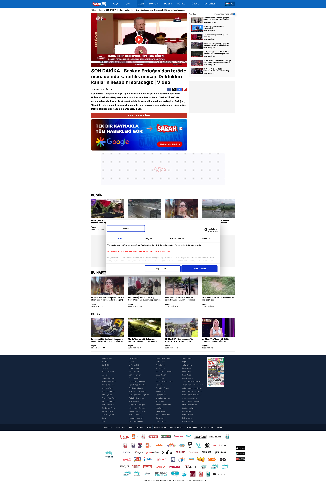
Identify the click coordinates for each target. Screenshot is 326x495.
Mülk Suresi (186, 372)
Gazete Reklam (160, 427)
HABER (140, 4)
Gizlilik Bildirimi (192, 427)
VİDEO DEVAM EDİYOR (139, 115)
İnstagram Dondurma (164, 372)
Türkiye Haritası (135, 415)
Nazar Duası (160, 385)
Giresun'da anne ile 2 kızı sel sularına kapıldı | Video (218, 298)
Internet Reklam (176, 427)
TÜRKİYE (194, 4)
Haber (100, 10)
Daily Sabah (120, 427)
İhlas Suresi (186, 368)
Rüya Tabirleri (134, 368)
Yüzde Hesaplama (163, 358)
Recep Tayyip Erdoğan (127, 93)
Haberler (105, 368)
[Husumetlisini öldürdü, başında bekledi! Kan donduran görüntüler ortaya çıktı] (181, 286)
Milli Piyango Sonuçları (137, 408)
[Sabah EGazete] (215, 390)
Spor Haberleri (134, 378)
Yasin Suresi (160, 365)
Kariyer (219, 427)
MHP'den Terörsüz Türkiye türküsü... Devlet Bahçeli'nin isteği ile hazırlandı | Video (216, 70)
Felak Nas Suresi (162, 388)
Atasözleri (159, 408)
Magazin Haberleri (136, 418)
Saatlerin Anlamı (188, 408)
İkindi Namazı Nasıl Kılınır (191, 395)
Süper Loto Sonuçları (137, 405)
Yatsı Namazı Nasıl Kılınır (191, 381)
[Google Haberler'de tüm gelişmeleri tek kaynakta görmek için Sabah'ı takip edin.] (139, 136)
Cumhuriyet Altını (108, 408)
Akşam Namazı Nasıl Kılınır (192, 385)
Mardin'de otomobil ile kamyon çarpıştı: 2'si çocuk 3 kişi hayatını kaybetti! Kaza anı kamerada (142, 340)
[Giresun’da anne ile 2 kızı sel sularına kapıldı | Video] (218, 286)
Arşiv (149, 427)
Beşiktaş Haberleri (136, 388)
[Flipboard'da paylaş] (184, 89)
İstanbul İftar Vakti (109, 381)
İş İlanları (105, 362)
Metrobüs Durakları (163, 398)
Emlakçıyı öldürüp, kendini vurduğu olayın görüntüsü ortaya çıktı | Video (107, 340)
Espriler (185, 362)
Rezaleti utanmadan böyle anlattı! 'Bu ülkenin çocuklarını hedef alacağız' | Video (107, 298)
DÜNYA (181, 4)
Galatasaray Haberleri (137, 381)
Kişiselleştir (161, 268)
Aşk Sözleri (160, 401)
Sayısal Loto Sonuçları (137, 411)
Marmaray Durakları (189, 405)
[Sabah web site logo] (227, 4)
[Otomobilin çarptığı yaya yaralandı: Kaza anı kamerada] (144, 208)
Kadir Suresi (186, 375)
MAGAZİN (154, 4)
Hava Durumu (134, 372)
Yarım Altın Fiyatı (108, 401)
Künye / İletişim (207, 427)
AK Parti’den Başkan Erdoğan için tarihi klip (215, 35)
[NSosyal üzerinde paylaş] (179, 89)
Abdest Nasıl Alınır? (163, 405)
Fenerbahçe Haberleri (137, 385)
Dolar (104, 418)
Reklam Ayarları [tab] (177, 238)
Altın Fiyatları (107, 395)
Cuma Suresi (160, 362)
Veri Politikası (107, 358)
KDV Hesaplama (135, 401)
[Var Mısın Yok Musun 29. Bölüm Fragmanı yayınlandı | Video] (218, 327)
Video (93, 10)
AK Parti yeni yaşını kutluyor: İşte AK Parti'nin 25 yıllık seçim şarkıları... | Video (217, 61)
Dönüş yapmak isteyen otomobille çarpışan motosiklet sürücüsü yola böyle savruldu (216, 44)
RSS (130, 427)
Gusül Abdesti (187, 378)
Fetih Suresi (160, 391)
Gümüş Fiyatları (108, 415)
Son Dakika (106, 365)
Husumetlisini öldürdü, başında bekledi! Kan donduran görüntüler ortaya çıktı (180, 298)
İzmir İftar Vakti (107, 388)
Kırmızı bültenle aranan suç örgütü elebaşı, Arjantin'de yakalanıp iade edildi (216, 19)
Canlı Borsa (133, 358)
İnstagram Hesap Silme (165, 381)
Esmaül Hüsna (187, 415)
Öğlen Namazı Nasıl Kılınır (192, 391)
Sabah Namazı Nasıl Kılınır (192, 388)
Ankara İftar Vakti (108, 385)
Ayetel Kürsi (160, 368)
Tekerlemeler (187, 365)
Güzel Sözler (161, 375)
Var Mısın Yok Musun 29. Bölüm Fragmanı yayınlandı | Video (216, 340)
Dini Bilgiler (186, 411)
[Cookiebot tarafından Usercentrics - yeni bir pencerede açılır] (206, 230)
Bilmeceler (160, 378)
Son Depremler (134, 375)
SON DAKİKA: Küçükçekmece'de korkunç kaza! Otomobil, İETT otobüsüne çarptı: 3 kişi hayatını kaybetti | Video (179, 340)
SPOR (128, 4)
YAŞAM (116, 4)
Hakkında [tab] (206, 238)
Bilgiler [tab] (148, 238)
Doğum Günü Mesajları (191, 401)
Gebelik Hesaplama (136, 398)
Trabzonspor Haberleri (137, 391)
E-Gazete (139, 427)
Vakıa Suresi (187, 358)
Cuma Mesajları (188, 421)
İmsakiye (105, 375)
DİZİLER (168, 4)
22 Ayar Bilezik (107, 411)
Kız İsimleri (160, 418)
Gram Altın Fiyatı (108, 391)
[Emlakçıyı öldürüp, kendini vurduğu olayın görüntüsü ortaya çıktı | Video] (107, 327)
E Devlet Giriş (134, 365)
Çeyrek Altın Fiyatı (109, 398)
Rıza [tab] (120, 238)
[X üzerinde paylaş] (174, 89)
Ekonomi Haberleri (136, 421)
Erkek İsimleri (161, 411)
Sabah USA (108, 427)
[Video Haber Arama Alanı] (232, 4)
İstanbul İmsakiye (108, 378)
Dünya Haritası (161, 421)
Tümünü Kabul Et (199, 268)
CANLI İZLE (210, 4)
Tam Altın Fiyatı (108, 405)
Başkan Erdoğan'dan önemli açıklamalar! (213, 27)
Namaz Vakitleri (108, 372)
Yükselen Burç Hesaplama (139, 395)
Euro (103, 421)
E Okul (131, 362)
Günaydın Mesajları (189, 398)
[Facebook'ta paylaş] (169, 89)
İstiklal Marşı (187, 418)
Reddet (126, 228)
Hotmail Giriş (161, 395)
